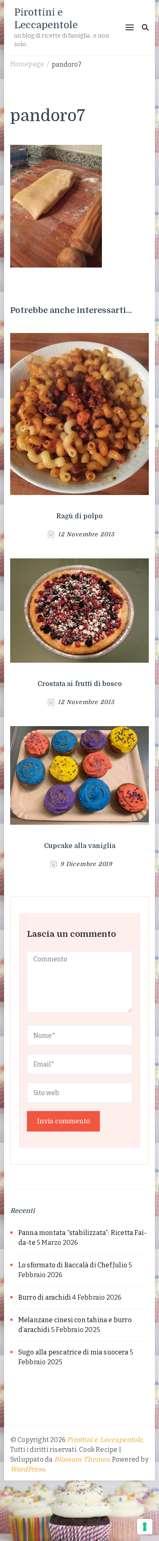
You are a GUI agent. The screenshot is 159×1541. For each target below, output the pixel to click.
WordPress (27, 1469)
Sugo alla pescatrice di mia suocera (73, 1352)
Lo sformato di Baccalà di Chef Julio (72, 1265)
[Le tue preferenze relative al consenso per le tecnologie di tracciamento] (144, 1526)
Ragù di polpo (79, 516)
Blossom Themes (82, 1459)
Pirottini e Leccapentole (105, 1440)
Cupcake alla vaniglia (79, 846)
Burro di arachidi (44, 1297)
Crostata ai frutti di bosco (80, 684)
